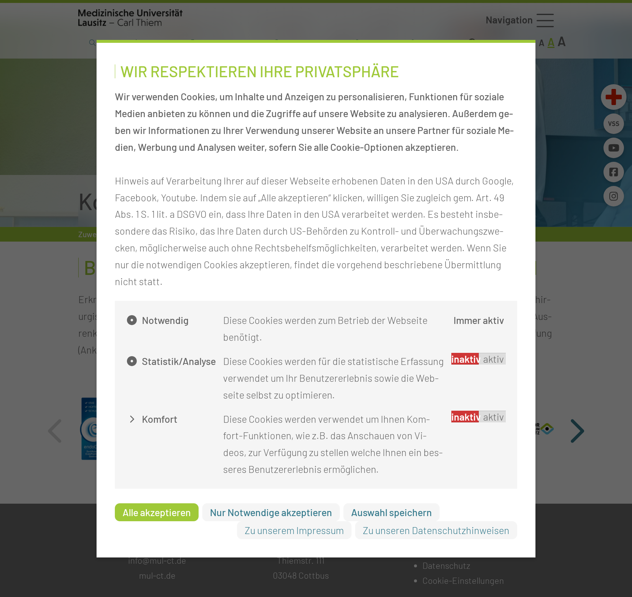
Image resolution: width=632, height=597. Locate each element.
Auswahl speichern (391, 512)
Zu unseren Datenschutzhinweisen (436, 530)
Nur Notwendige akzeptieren (271, 512)
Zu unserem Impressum (294, 530)
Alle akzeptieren (157, 512)
